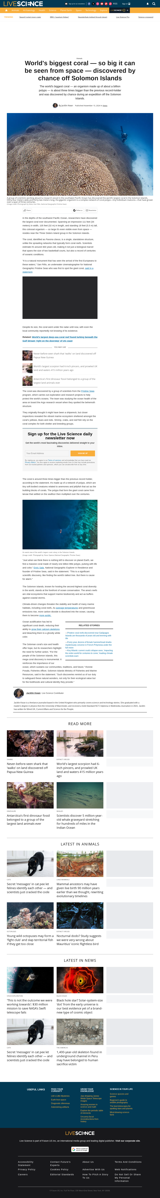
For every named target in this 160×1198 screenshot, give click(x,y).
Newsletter (92, 210)
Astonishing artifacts (60, 1107)
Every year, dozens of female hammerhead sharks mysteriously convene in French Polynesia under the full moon (88, 645)
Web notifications (125, 1169)
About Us (88, 1162)
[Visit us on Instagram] (97, 3)
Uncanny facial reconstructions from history (89, 1119)
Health (42, 10)
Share (29, 210)
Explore (103, 10)
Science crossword (145, 17)
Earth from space (58, 1100)
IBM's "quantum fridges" (59, 17)
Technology (91, 10)
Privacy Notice (30, 462)
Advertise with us (93, 1169)
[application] (60, 297)
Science (52, 10)
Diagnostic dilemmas (60, 1103)
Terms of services (55, 460)
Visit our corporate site (127, 1141)
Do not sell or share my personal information (128, 1177)
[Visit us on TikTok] (110, 3)
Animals (15, 10)
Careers (23, 1174)
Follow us (79, 210)
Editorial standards (62, 1174)
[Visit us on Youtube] (101, 3)
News (105, 105)
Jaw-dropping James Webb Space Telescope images (91, 1098)
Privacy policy (27, 1169)
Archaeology (29, 10)
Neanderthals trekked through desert (92, 17)
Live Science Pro (122, 17)
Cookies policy (59, 1169)
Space (79, 10)
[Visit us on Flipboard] (106, 3)
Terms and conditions (128, 1162)
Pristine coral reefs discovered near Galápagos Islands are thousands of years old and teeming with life (88, 635)
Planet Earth (66, 10)
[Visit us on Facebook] (89, 3)
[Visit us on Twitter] (93, 3)
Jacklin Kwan (67, 105)
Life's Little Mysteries (60, 1096)
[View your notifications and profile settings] (147, 3)
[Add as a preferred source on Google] (80, 1149)
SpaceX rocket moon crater (30, 17)
